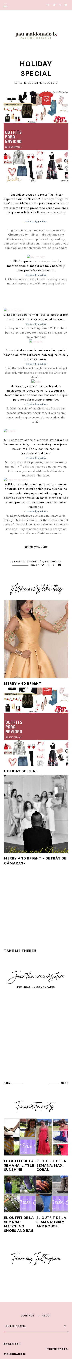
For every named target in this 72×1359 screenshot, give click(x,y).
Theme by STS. (57, 1349)
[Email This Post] (59, 565)
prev (7, 1082)
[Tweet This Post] (42, 565)
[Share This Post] (48, 565)
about (46, 1315)
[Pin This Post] (54, 565)
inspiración (35, 561)
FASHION (19, 561)
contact (28, 1315)
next (64, 1082)
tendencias (53, 561)
